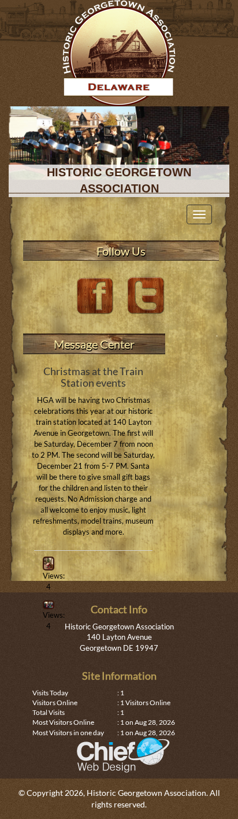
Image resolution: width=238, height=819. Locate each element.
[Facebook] (96, 294)
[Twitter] (146, 294)
